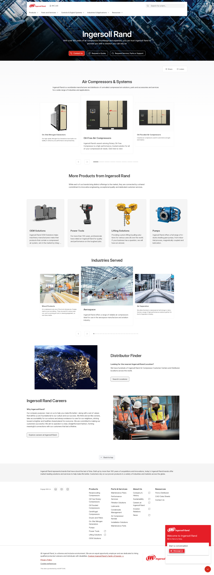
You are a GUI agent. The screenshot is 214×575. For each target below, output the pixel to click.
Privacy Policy (46, 560)
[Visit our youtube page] (62, 489)
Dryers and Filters (96, 518)
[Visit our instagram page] (68, 489)
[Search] (148, 6)
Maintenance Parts (118, 526)
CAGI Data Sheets (162, 496)
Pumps (92, 527)
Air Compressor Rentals (117, 517)
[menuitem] (34, 12)
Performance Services (116, 497)
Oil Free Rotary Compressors (95, 500)
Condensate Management (116, 511)
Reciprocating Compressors (94, 494)
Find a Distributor (162, 493)
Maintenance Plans (118, 493)
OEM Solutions (95, 538)
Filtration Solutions (118, 502)
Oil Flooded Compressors (94, 506)
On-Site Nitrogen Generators (96, 522)
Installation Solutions (119, 522)
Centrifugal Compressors (94, 512)
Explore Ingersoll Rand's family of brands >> (106, 556)
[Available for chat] (208, 569)
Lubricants (115, 506)
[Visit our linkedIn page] (56, 489)
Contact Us (159, 500)
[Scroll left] (78, 161)
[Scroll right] (87, 161)
